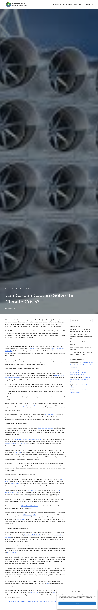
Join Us (81, 4)
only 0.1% (18, 452)
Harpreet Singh (75, 370)
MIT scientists (49, 415)
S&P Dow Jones (27, 515)
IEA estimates (15, 483)
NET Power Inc (32, 490)
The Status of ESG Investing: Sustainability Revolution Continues (81, 365)
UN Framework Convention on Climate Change (27, 439)
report (28, 322)
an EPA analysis (11, 552)
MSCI (34, 515)
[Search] (91, 320)
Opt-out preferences (76, 606)
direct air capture (10, 466)
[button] (95, 591)
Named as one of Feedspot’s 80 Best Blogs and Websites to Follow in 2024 (35, 601)
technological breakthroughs (26, 406)
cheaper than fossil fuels (45, 428)
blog (47, 584)
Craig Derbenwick (12, 308)
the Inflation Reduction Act (32, 535)
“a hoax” (32, 349)
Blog (75, 4)
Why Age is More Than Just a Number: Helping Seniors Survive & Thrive (81, 337)
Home (6, 288)
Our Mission (57, 4)
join (54, 592)
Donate (88, 4)
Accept (77, 603)
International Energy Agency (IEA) (16, 443)
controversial (20, 519)
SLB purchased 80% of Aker (29, 506)
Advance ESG (34, 592)
